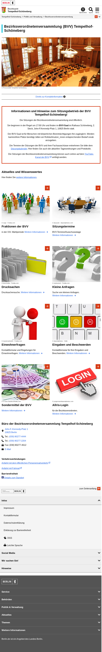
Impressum (9, 508)
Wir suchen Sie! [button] (10, 560)
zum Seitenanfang (87, 488)
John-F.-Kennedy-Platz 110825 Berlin (16, 430)
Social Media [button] (8, 553)
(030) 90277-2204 (17, 441)
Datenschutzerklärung (14, 523)
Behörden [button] (7, 599)
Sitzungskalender (19, 149)
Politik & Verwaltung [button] (12, 607)
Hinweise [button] (6, 568)
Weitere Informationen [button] (13, 630)
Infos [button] (4, 500)
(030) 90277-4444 (17, 436)
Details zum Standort (14, 478)
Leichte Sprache (15, 545)
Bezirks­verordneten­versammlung (59, 17)
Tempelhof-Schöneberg (11, 17)
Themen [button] (6, 622)
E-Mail (8, 449)
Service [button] (5, 592)
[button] (97, 16)
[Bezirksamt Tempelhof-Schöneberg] (14, 491)
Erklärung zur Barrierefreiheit (17, 530)
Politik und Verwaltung (33, 17)
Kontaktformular (11, 515)
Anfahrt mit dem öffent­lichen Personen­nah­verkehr (25, 463)
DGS (9, 538)
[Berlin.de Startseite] (8, 3)
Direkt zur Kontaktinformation (49, 97)
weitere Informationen (26, 177)
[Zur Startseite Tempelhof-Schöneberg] (4, 10)
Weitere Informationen (35, 232)
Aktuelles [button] (6, 615)
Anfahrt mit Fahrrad (11, 468)
